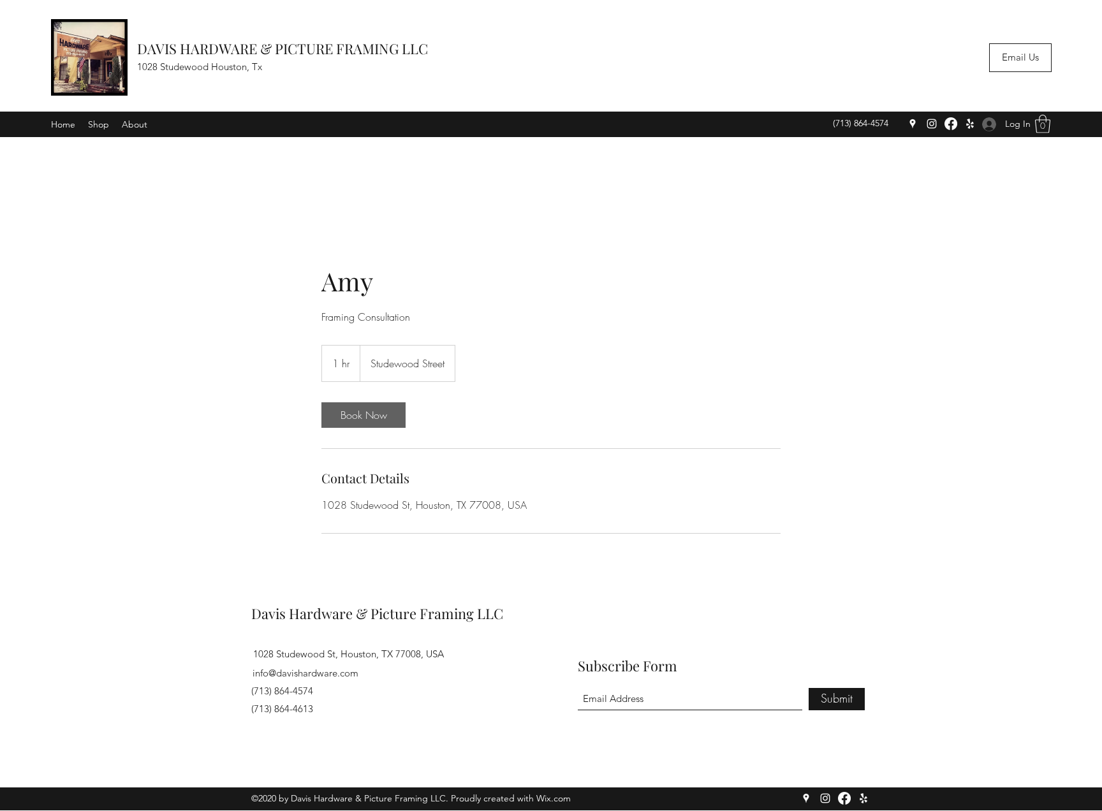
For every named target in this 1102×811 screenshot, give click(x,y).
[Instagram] (931, 123)
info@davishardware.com (305, 673)
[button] (1042, 124)
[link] (363, 415)
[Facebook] (950, 123)
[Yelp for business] (970, 123)
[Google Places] (912, 123)
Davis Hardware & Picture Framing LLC (377, 613)
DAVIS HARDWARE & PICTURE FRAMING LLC (282, 48)
